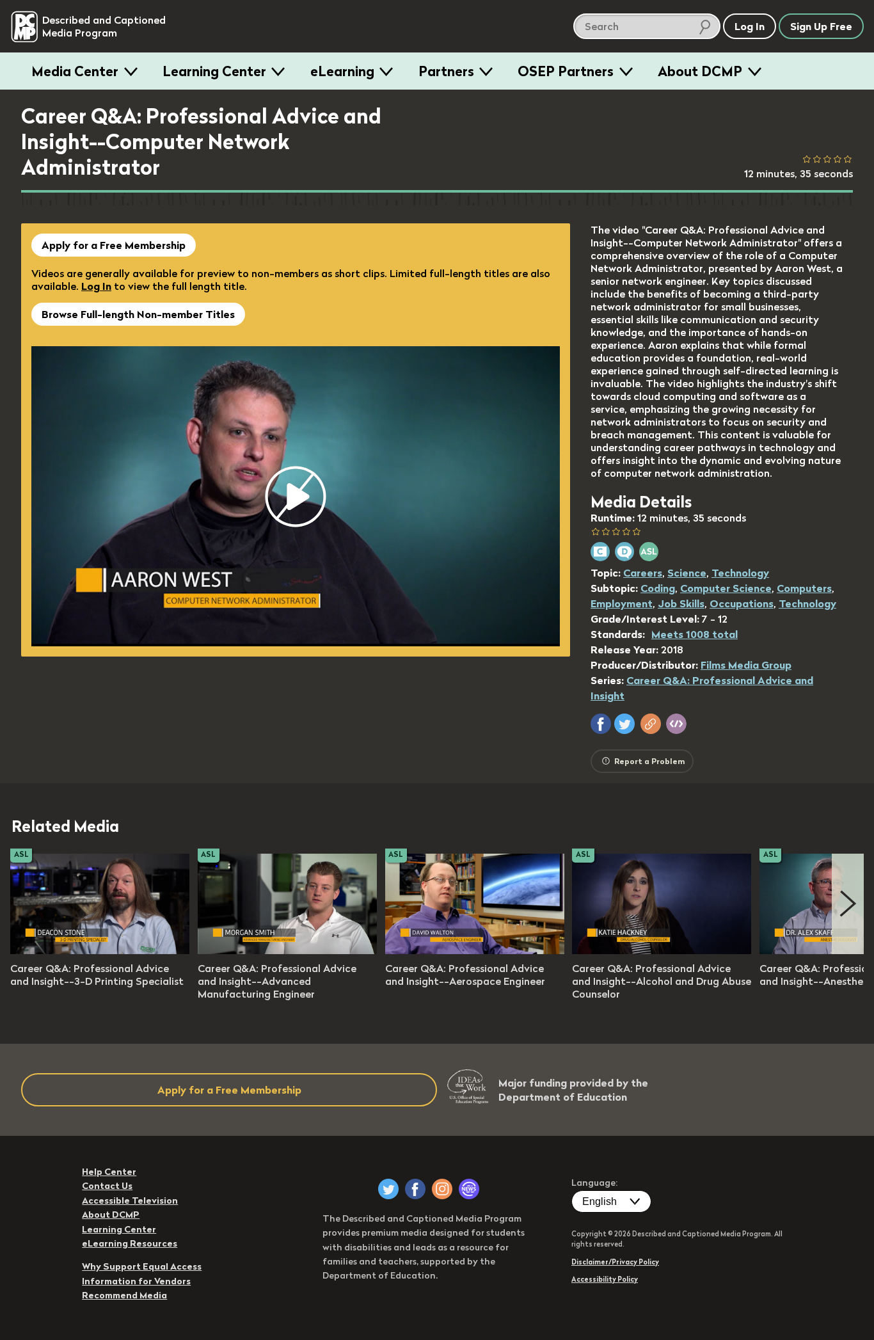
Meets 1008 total (694, 634)
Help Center (109, 1171)
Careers (642, 572)
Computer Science (726, 588)
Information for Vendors (136, 1281)
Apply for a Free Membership (114, 245)
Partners (446, 71)
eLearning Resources (129, 1243)
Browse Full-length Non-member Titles (138, 314)
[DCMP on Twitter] (388, 1189)
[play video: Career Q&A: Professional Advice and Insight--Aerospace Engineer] (474, 950)
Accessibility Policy (604, 1279)
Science (686, 572)
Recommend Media (124, 1295)
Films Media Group (746, 664)
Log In (96, 286)
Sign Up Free (821, 26)
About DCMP (700, 71)
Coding (657, 588)
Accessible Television (130, 1200)
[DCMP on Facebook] (415, 1189)
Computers (804, 588)
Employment (622, 603)
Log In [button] (750, 26)
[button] (601, 724)
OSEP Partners (566, 71)
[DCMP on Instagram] (442, 1189)
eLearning (342, 71)
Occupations (742, 603)
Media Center (74, 71)
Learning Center (214, 71)
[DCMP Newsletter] (469, 1189)
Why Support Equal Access (142, 1266)
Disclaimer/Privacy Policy (615, 1261)
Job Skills (681, 603)
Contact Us (107, 1186)
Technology (740, 572)
